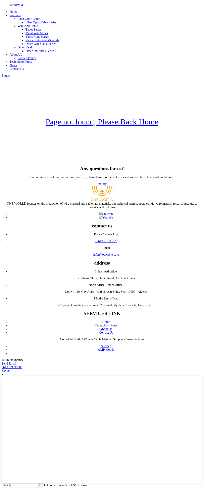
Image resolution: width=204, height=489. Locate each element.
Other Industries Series (40, 51)
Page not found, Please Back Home (102, 121)
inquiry (102, 184)
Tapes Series (33, 29)
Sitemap (106, 346)
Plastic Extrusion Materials (42, 40)
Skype (6, 370)
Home (13, 11)
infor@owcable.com (106, 254)
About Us (16, 54)
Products (15, 15)
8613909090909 (12, 367)
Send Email (9, 363)
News (13, 65)
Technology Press (21, 61)
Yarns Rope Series (37, 36)
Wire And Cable (28, 26)
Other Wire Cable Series (41, 43)
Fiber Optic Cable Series (41, 22)
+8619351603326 (106, 241)
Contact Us (17, 68)
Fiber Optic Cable (29, 18)
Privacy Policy (27, 58)
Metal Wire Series (37, 33)
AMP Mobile (106, 349)
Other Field (25, 47)
